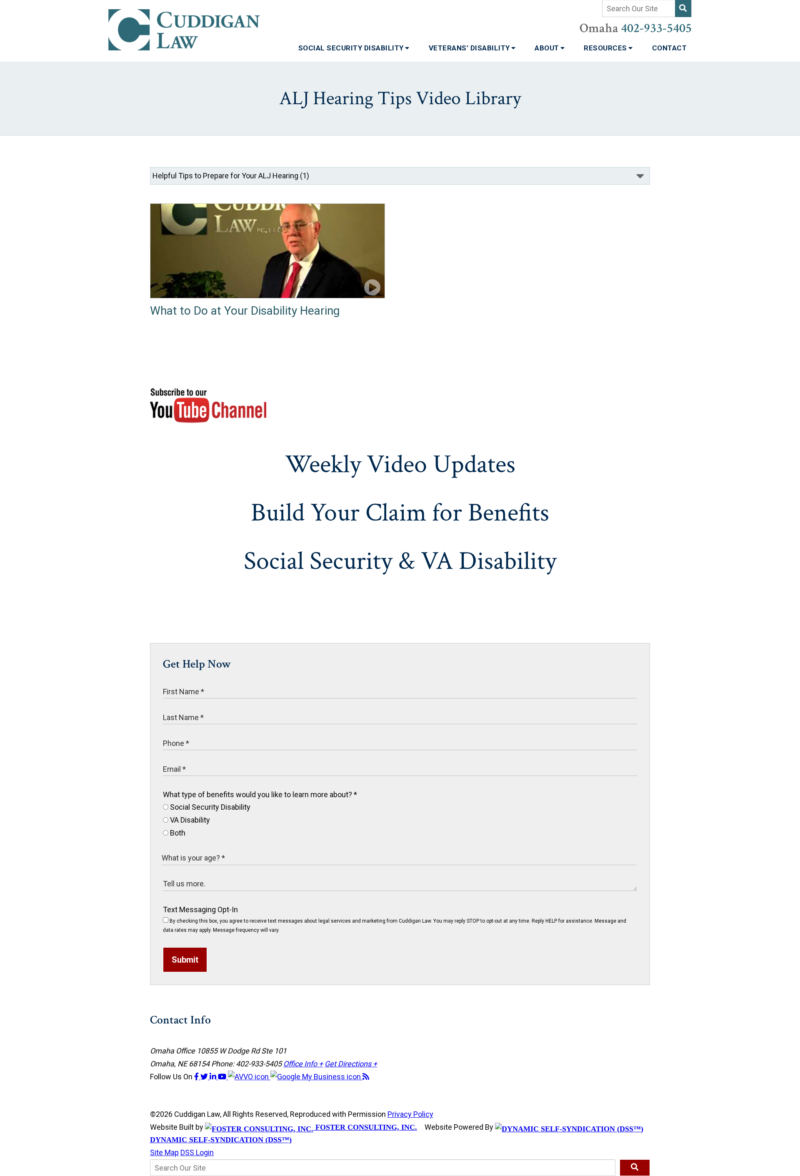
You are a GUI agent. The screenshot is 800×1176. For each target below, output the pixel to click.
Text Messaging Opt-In (200, 909)
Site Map (164, 1152)
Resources (606, 48)
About (548, 48)
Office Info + (303, 1063)
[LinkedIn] (214, 1076)
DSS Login (197, 1152)
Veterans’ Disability (470, 48)
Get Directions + (351, 1063)
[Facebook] (197, 1076)
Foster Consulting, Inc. (365, 1127)
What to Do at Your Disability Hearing (245, 311)
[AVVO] (249, 1076)
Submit (185, 960)
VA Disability (189, 820)
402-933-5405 (656, 28)
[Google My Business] (316, 1076)
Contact (669, 48)
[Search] (683, 8)
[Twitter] (205, 1076)
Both (176, 832)
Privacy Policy (410, 1114)
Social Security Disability (352, 48)
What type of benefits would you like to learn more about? (260, 794)
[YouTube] (223, 1076)
